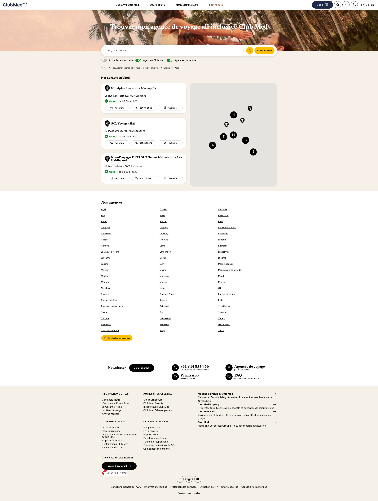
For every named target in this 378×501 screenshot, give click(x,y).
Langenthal (223, 251)
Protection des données (183, 486)
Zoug (162, 330)
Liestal (163, 258)
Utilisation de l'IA (208, 486)
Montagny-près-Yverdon (230, 270)
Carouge (105, 227)
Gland (162, 245)
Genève (105, 245)
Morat (221, 276)
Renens (163, 300)
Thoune (105, 318)
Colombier (106, 233)
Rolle (220, 300)
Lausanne (105, 258)
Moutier (163, 282)
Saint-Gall (164, 306)
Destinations (157, 4)
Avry (103, 215)
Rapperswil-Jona (226, 294)
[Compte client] (346, 4)
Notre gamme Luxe (187, 4)
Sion (162, 312)
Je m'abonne (141, 367)
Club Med (203, 422)
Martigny (105, 270)
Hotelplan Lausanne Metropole (133, 88)
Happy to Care (151, 427)
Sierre (104, 312)
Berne (104, 221)
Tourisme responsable (155, 441)
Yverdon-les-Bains (110, 330)
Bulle (220, 221)
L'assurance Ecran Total (115, 403)
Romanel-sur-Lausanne (112, 306)
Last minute (216, 4)
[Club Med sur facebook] (180, 479)
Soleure (222, 312)
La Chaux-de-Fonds (110, 251)
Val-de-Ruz (165, 318)
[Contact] (354, 4)
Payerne (105, 294)
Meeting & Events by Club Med (215, 394)
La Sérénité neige (111, 410)
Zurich (221, 330)
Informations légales (155, 486)
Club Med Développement (158, 410)
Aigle (103, 209)
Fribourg (164, 239)
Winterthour (224, 324)
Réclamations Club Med (115, 444)
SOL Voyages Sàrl (123, 123)
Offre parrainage (111, 431)
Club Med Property (209, 404)
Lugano (104, 264)
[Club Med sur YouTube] (197, 479)
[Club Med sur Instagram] (189, 479)
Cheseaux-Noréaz (227, 227)
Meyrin (163, 270)
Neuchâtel (106, 288)
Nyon (162, 288)
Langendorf (165, 251)
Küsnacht (222, 245)
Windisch (164, 324)
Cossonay (223, 233)
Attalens (163, 209)
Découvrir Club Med (127, 4)
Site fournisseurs (152, 399)
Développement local (155, 438)
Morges (105, 282)
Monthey (105, 276)
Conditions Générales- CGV (126, 486)
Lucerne (222, 258)
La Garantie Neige (112, 406)
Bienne (163, 221)
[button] (250, 109)
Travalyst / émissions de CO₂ (159, 445)
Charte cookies (229, 486)
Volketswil (106, 324)
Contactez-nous (111, 399)
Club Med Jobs (206, 411)
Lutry (162, 264)
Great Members (110, 427)
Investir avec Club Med (156, 406)
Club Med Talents (153, 403)
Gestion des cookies (189, 493)
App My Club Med (112, 440)
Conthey (164, 233)
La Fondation (150, 431)
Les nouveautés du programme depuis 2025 (119, 435)
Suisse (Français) (117, 466)
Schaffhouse (224, 306)
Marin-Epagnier (225, 264)
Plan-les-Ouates (167, 294)
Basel (162, 215)
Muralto (221, 282)
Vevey (221, 318)
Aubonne (222, 209)
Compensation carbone (156, 448)
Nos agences (112, 203)
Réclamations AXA (112, 447)
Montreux (164, 276)
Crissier (104, 239)
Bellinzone (223, 215)
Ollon (220, 288)
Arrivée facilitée (110, 413)
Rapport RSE (150, 434)
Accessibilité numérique (254, 486)
